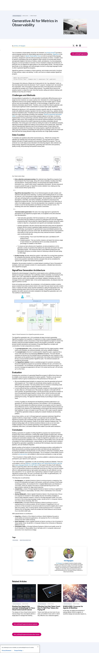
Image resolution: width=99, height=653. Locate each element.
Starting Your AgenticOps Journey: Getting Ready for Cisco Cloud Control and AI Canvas (23, 608)
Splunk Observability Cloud (33, 56)
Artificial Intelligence (17, 15)
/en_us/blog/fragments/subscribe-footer (26, 634)
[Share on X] (73, 45)
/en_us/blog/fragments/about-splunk (25, 624)
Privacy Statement (6, 650)
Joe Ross (16, 45)
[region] (20, 649)
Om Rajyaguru (22, 45)
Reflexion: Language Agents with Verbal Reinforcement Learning (43, 463)
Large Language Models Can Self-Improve (27, 465)
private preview (50, 52)
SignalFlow (56, 54)
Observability (15, 540)
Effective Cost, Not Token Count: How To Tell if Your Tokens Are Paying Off (49, 608)
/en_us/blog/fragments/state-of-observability (80, 54)
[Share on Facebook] (77, 45)
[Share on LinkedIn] (80, 45)
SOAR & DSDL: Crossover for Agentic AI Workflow (73, 607)
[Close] (38, 646)
